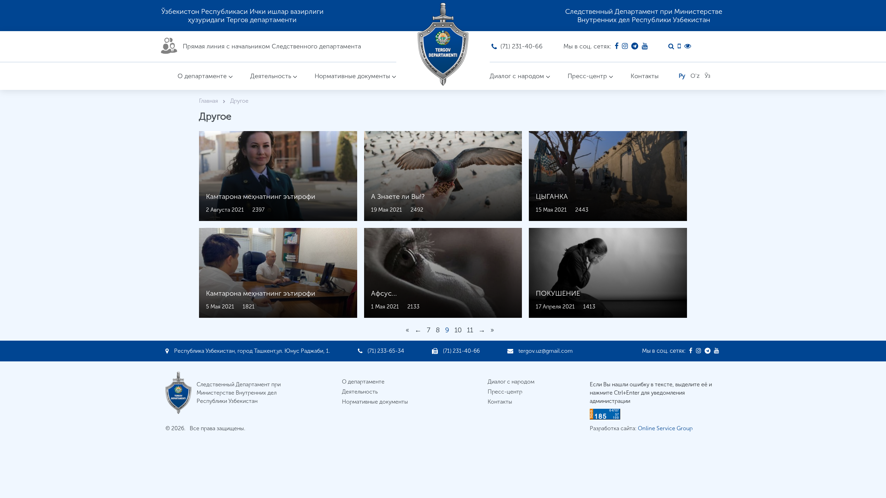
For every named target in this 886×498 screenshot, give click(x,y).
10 (458, 330)
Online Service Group (665, 428)
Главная (209, 101)
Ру (682, 75)
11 (470, 330)
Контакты (645, 76)
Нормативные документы (352, 76)
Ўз (707, 75)
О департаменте (202, 76)
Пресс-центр (587, 76)
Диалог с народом (517, 76)
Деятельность (270, 76)
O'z (694, 75)
